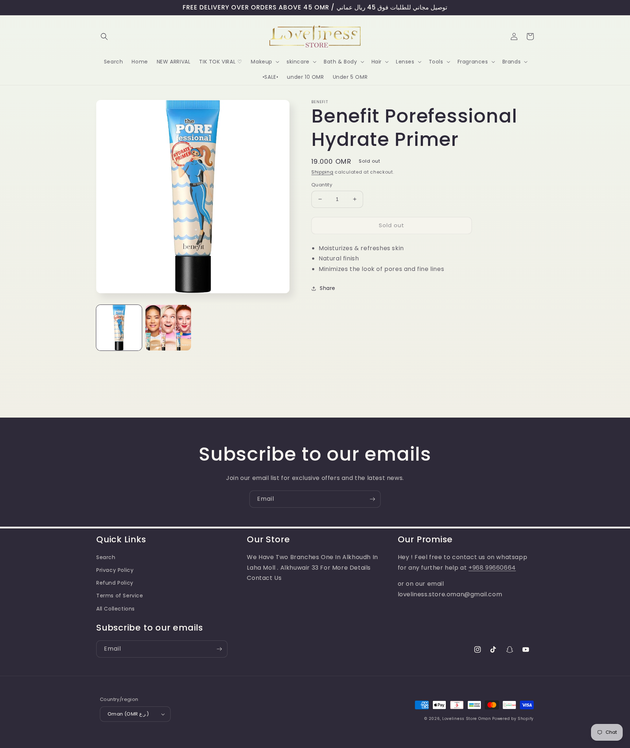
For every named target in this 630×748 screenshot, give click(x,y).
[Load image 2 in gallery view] (168, 327)
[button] (104, 36)
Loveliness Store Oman (466, 718)
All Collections (115, 608)
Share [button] (327, 288)
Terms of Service (119, 595)
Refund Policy (114, 582)
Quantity (321, 184)
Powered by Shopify (513, 718)
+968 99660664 (492, 567)
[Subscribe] (372, 499)
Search (106, 557)
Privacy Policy (114, 570)
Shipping (322, 172)
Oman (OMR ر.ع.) (128, 713)
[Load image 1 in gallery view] (119, 327)
